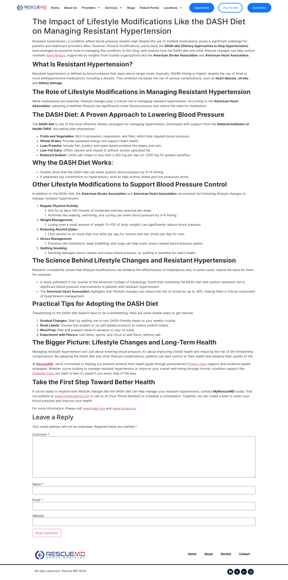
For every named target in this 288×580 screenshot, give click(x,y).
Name (37, 484)
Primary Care (196, 364)
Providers (88, 8)
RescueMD (44, 364)
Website (38, 515)
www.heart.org (94, 408)
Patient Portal (149, 8)
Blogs (131, 8)
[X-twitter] (237, 572)
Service (226, 554)
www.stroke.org (124, 408)
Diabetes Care (42, 373)
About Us (70, 8)
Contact (244, 554)
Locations (170, 8)
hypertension (55, 55)
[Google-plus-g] (244, 572)
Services (111, 8)
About (208, 554)
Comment (40, 434)
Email (37, 499)
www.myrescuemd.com (72, 396)
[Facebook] (230, 572)
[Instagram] (251, 572)
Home (55, 8)
